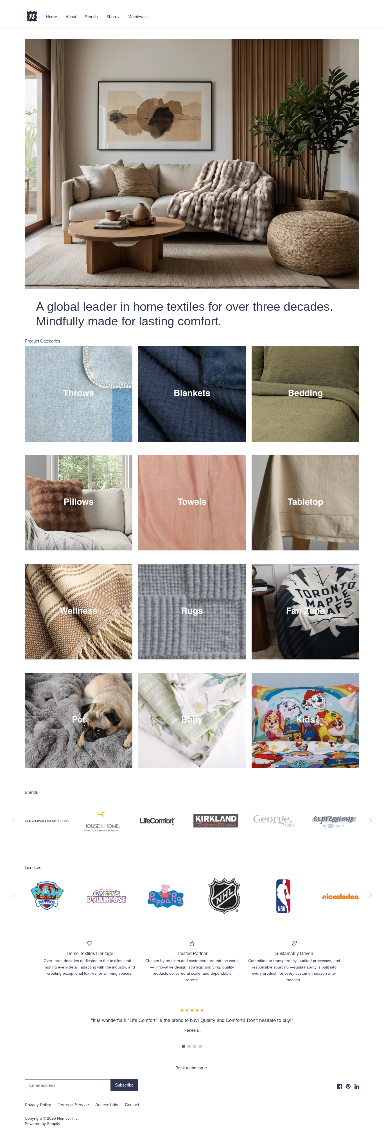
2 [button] (189, 1046)
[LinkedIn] (356, 1086)
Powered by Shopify (42, 1124)
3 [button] (195, 1046)
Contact (132, 1104)
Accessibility (106, 1104)
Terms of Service (73, 1104)
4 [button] (200, 1046)
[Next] (356, 164)
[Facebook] (339, 1086)
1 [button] (183, 1046)
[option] (192, 164)
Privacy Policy (38, 1104)
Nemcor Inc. (68, 1118)
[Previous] (27, 164)
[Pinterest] (348, 1086)
